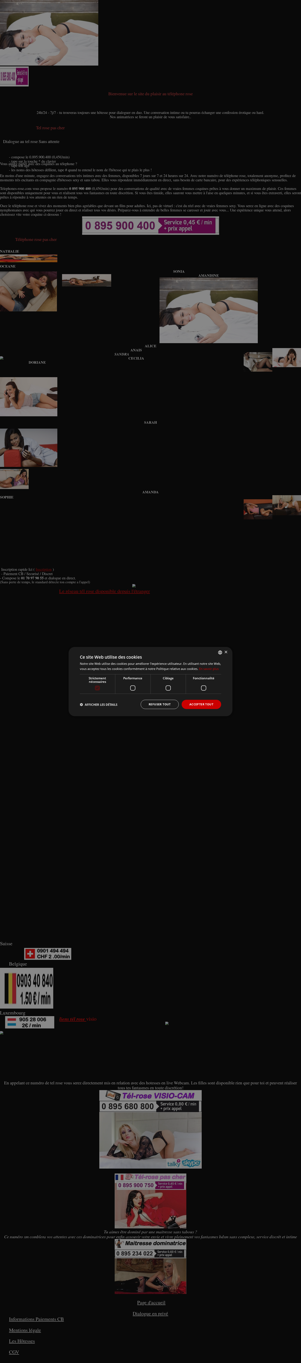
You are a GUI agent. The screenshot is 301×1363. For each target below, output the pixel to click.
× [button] (225, 652)
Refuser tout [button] (160, 704)
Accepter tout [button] (201, 704)
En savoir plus (209, 668)
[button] (98, 704)
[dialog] (150, 681)
